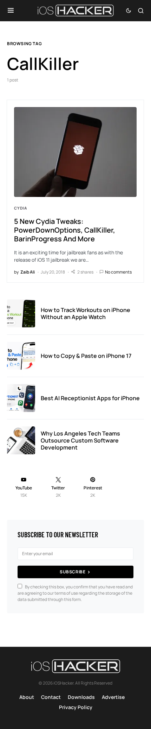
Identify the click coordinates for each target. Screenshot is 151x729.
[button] (10, 10)
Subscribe (72, 572)
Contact (51, 697)
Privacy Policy (75, 707)
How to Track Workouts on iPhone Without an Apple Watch (85, 313)
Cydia (20, 208)
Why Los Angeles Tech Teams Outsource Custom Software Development (80, 440)
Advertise (113, 697)
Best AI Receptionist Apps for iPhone (90, 398)
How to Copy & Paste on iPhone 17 (86, 356)
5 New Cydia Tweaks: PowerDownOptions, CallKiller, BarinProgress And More (64, 230)
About (26, 697)
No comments (118, 272)
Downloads (81, 697)
